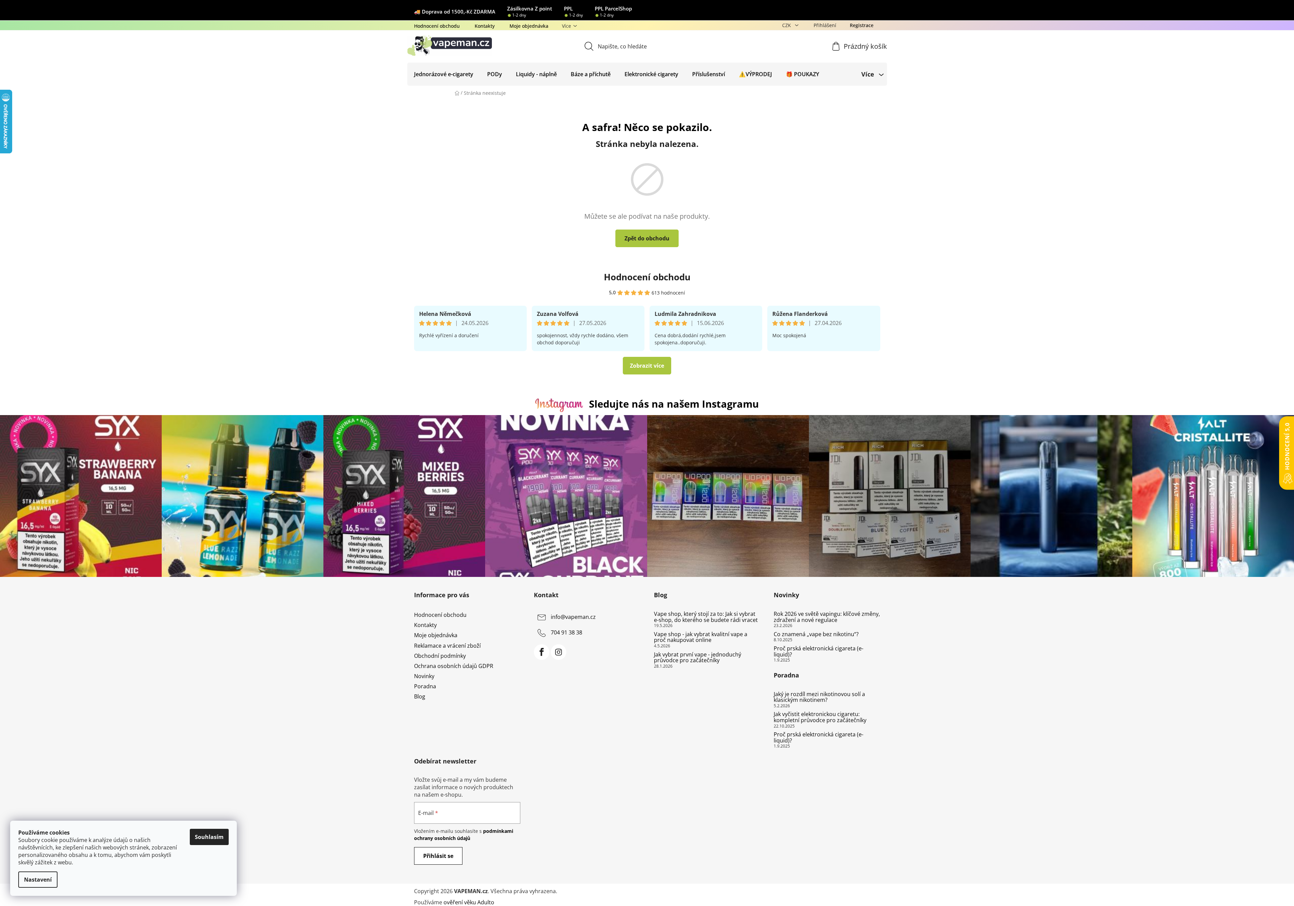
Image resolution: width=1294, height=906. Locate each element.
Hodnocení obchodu (437, 26)
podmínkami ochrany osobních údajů (463, 834)
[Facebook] (541, 652)
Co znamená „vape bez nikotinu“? (816, 634)
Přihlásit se (438, 856)
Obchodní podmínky (440, 656)
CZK (787, 25)
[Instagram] (558, 652)
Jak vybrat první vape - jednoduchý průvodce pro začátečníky (697, 658)
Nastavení (38, 879)
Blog (419, 696)
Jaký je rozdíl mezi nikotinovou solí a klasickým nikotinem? (819, 697)
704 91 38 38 (566, 632)
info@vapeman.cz (573, 617)
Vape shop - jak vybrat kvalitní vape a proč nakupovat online (700, 637)
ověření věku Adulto (469, 902)
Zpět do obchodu (647, 238)
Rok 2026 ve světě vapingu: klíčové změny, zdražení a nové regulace (827, 617)
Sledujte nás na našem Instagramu (674, 403)
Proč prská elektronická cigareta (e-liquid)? (818, 651)
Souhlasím (209, 837)
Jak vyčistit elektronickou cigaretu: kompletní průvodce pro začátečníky (820, 717)
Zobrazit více (647, 365)
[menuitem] (443, 74)
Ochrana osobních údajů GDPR (453, 666)
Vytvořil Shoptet (859, 891)
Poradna (425, 686)
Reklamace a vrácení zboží (447, 645)
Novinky (424, 676)
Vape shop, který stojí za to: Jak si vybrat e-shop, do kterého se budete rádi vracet (706, 617)
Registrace (861, 25)
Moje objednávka (528, 26)
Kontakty (485, 26)
